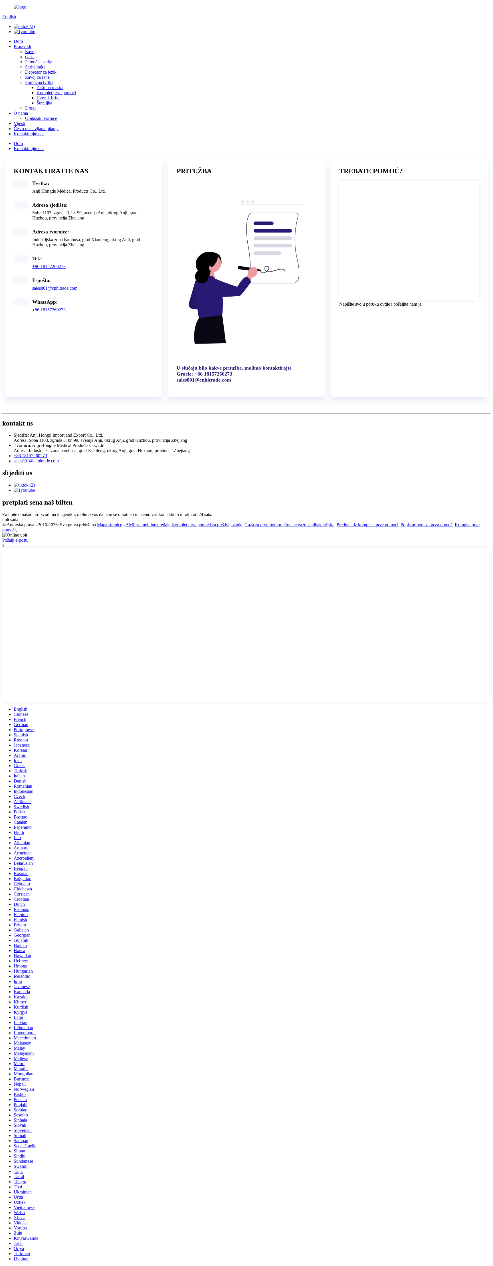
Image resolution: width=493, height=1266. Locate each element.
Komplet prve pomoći (56, 92)
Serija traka (35, 66)
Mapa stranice (109, 524)
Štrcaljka (44, 102)
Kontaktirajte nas (29, 133)
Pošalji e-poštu (15, 540)
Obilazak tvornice (41, 118)
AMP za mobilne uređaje (148, 524)
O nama (21, 113)
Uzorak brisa (48, 97)
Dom (18, 41)
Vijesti (19, 123)
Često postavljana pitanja (36, 128)
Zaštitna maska (50, 87)
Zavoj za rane (37, 77)
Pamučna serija (38, 61)
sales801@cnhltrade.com (54, 288)
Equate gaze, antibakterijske (309, 524)
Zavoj (30, 51)
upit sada (10, 519)
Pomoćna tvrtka (39, 82)
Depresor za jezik (40, 72)
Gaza (30, 56)
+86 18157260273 (49, 266)
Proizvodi (22, 46)
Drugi (30, 108)
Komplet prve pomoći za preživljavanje (206, 524)
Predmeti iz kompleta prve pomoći (367, 524)
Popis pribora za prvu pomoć (426, 524)
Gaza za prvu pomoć (263, 524)
